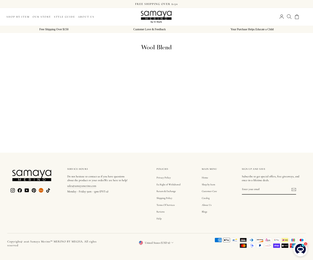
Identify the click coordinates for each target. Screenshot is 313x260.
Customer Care (209, 191)
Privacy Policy (163, 177)
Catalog (206, 198)
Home (205, 177)
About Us (86, 16)
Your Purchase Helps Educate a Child (252, 29)
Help (159, 218)
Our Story (42, 16)
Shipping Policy (164, 198)
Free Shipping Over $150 (53, 29)
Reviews (160, 211)
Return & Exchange (166, 191)
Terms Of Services (165, 205)
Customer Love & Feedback (149, 29)
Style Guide (64, 16)
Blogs (204, 211)
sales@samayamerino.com (81, 186)
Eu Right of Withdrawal (168, 184)
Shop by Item (18, 16)
